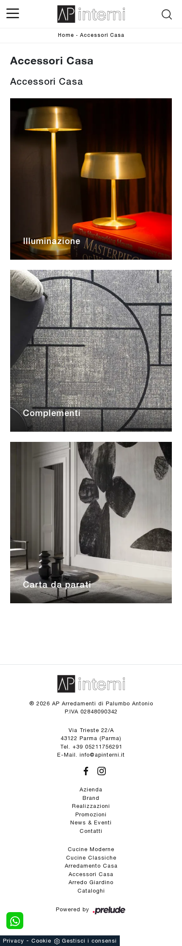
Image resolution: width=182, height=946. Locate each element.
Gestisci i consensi (89, 941)
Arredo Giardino (91, 882)
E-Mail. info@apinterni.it (91, 755)
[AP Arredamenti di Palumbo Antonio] (91, 14)
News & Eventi (91, 822)
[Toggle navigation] (12, 12)
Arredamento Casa (91, 866)
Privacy (13, 941)
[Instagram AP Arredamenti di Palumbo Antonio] (99, 770)
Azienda (91, 789)
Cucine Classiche (91, 857)
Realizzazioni (91, 806)
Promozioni (91, 814)
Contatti (91, 831)
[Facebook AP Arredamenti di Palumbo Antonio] (84, 770)
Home (66, 35)
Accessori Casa (102, 35)
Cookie (41, 941)
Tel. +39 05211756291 (91, 746)
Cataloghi (91, 891)
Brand (91, 798)
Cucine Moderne (91, 849)
